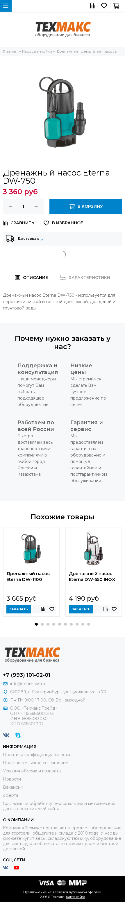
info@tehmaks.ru (27, 683)
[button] (36, 624)
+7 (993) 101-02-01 (26, 675)
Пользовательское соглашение (35, 762)
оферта (10, 795)
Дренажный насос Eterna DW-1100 (28, 576)
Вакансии (13, 787)
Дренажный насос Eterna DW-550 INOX (92, 576)
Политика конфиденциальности (36, 754)
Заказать (18, 609)
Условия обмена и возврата (32, 771)
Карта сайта (75, 897)
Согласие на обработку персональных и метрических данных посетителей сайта (59, 806)
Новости (12, 779)
